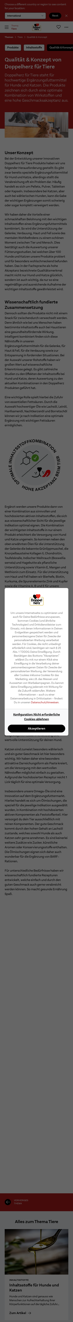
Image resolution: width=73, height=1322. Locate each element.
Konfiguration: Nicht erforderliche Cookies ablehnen (36, 717)
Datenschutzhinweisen (45, 702)
